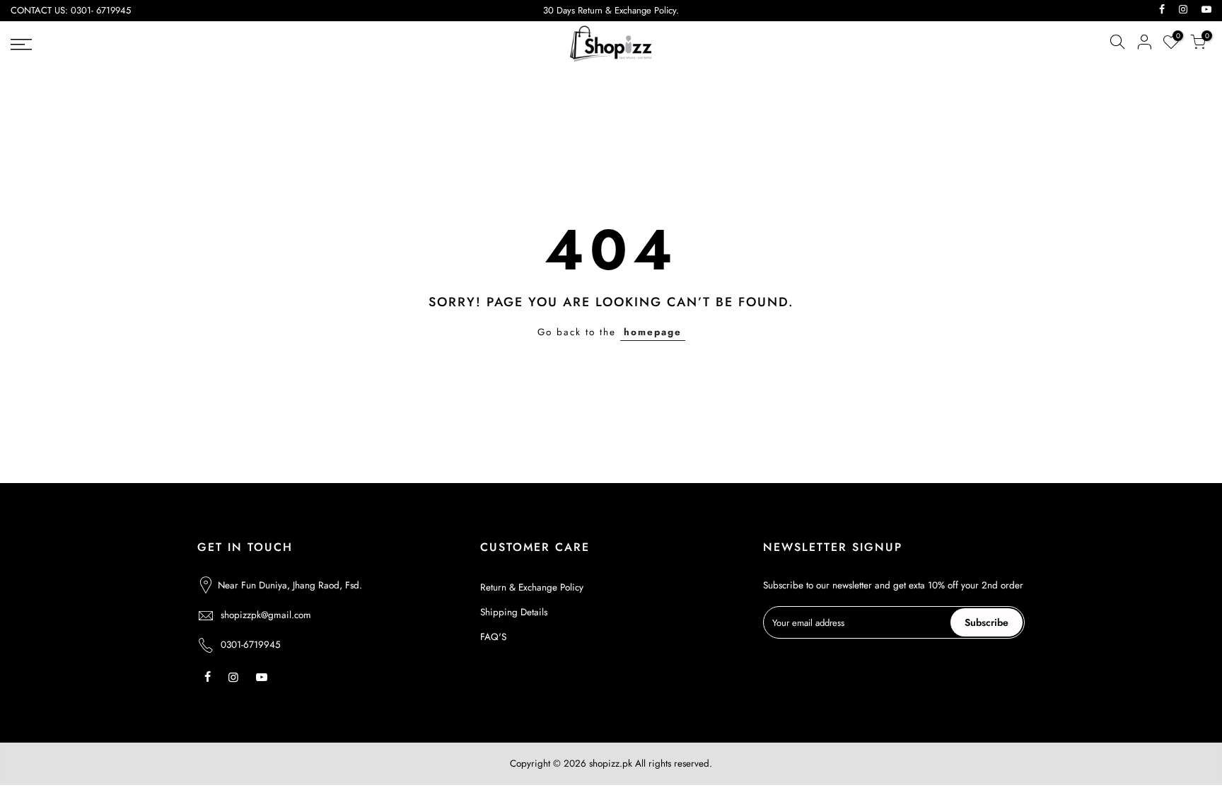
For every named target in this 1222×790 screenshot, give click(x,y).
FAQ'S (493, 637)
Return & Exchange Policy (531, 587)
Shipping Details (513, 612)
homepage (653, 332)
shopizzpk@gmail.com (266, 615)
